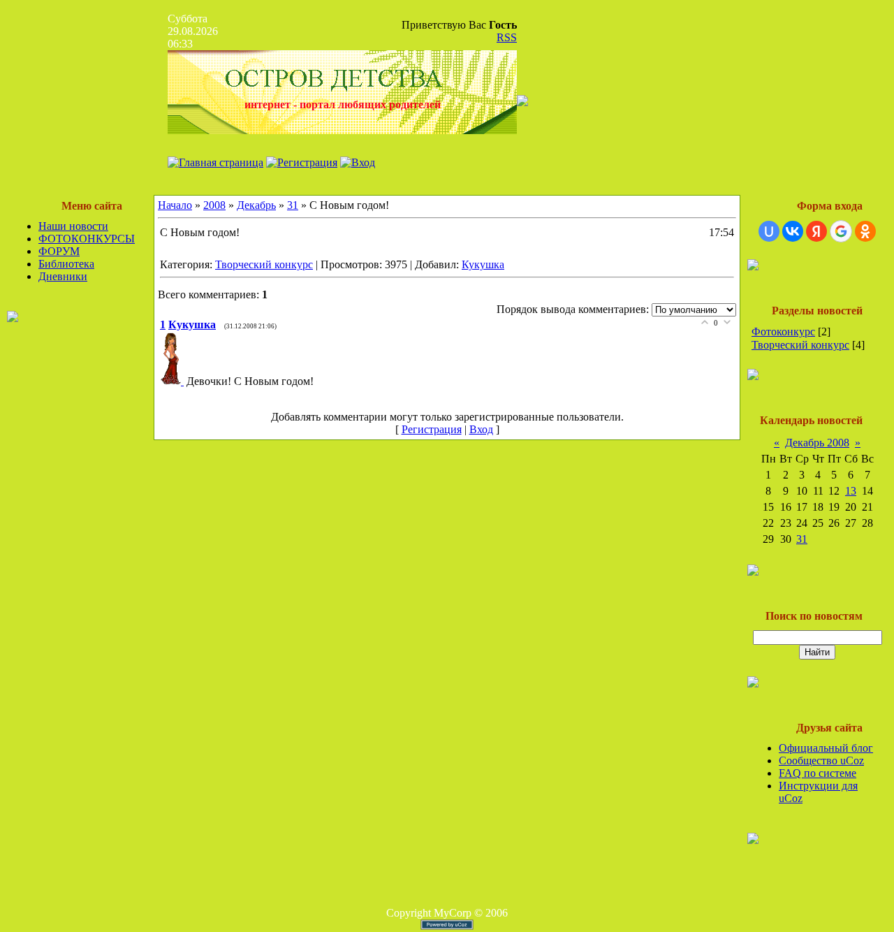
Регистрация (432, 429)
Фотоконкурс (783, 331)
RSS (507, 37)
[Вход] (357, 162)
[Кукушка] (173, 381)
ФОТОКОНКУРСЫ (86, 239)
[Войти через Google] (841, 231)
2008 (214, 205)
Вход (481, 429)
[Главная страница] (215, 162)
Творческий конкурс (264, 264)
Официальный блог (826, 748)
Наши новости (73, 226)
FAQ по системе (817, 773)
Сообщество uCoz (821, 760)
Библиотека (66, 264)
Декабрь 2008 (817, 443)
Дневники (62, 276)
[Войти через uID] (769, 231)
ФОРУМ (59, 251)
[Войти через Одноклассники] (865, 231)
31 (292, 205)
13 (850, 491)
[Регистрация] (301, 162)
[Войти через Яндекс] (816, 231)
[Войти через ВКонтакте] (792, 231)
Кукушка (483, 264)
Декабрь (256, 205)
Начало (175, 205)
